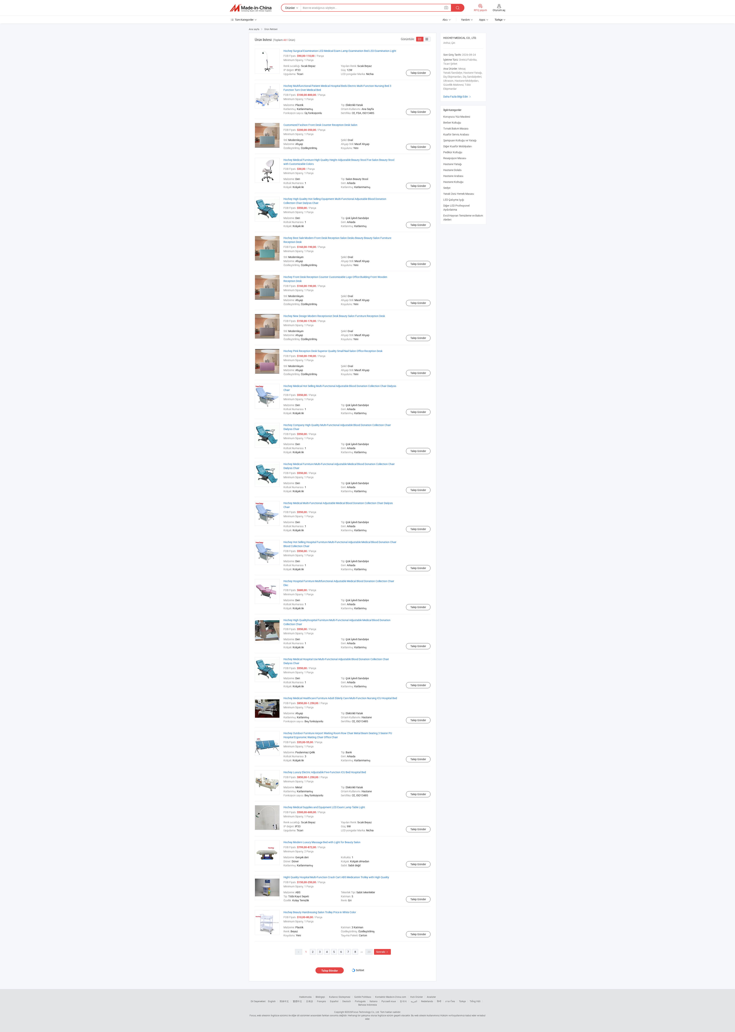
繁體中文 (297, 1001)
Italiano (373, 1001)
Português (360, 1001)
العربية (414, 1001)
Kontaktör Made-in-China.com (390, 996)
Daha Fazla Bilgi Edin (457, 96)
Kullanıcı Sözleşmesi (339, 996)
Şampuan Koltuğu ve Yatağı (460, 140)
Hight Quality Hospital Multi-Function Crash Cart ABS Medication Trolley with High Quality (336, 877)
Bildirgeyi (320, 996)
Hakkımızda (305, 996)
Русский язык (388, 1001)
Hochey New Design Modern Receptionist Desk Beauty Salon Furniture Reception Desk (334, 316)
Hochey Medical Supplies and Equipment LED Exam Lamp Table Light (324, 807)
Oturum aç (499, 10)
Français (321, 1001)
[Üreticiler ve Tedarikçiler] (250, 8)
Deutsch (346, 1001)
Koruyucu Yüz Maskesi (456, 116)
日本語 (309, 1001)
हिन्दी (439, 1001)
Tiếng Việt (475, 1001)
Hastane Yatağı (452, 164)
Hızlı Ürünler (416, 996)
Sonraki (382, 952)
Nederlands (427, 1001)
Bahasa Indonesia (367, 1004)
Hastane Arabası (453, 176)
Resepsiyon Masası (454, 158)
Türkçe (462, 1001)
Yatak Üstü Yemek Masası (458, 193)
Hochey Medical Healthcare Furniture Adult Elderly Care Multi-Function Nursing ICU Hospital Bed (340, 698)
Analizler (431, 996)
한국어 (403, 1001)
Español (334, 1001)
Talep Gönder (418, 73)
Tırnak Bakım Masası (456, 128)
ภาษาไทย (450, 1001)
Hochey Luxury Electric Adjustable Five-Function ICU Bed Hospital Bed (324, 772)
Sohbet (360, 970)
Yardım (465, 19)
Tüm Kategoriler (244, 19)
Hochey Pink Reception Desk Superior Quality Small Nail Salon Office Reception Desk (332, 351)
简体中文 (284, 1001)
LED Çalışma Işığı (453, 199)
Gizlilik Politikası (362, 996)
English (272, 1001)
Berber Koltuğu (452, 122)
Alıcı (445, 19)
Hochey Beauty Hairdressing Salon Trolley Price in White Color (319, 912)
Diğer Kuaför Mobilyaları (457, 146)
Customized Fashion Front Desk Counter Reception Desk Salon (320, 125)
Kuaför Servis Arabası (456, 134)
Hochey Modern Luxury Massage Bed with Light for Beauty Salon (321, 842)
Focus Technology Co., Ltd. (366, 1011)
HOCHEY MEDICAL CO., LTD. (460, 38)
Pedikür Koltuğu (452, 152)
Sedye (446, 188)
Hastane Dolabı (452, 170)
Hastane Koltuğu (453, 182)
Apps (482, 19)
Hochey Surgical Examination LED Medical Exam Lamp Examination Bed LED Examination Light (339, 51)
